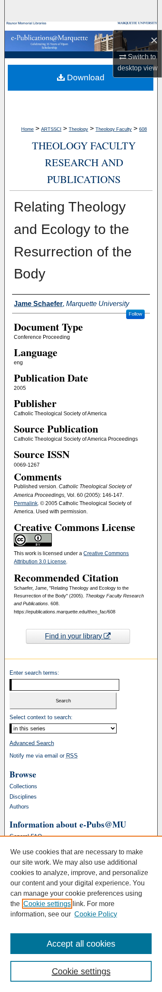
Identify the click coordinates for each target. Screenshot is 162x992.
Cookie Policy (95, 914)
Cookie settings (47, 903)
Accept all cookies (81, 943)
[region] (81, 914)
